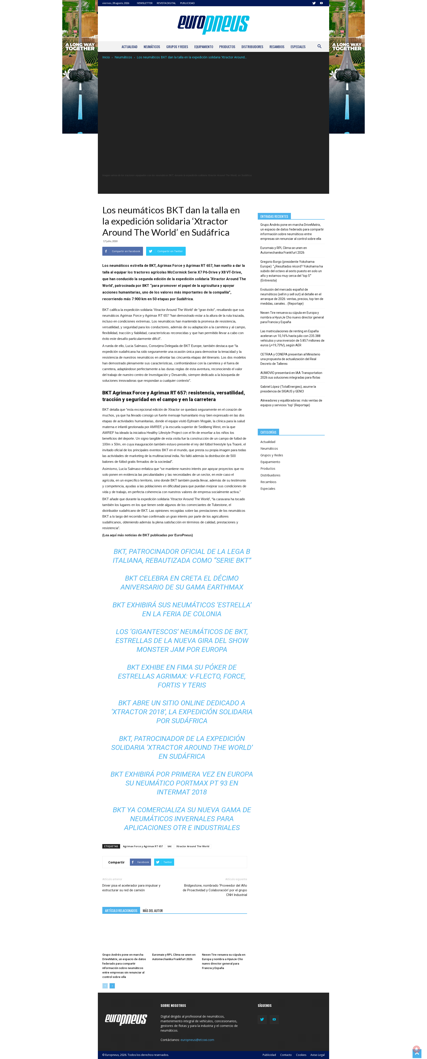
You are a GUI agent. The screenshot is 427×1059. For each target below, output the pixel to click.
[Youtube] (321, 3)
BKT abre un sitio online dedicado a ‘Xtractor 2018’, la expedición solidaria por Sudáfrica (182, 712)
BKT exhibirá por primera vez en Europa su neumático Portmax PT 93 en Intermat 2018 (182, 783)
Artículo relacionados (121, 910)
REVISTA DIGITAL (166, 3)
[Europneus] (213, 23)
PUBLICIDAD (187, 3)
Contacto (286, 1055)
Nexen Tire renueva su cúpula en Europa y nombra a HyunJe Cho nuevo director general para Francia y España (292, 317)
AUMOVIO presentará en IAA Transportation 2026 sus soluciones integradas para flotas (291, 375)
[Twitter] (314, 3)
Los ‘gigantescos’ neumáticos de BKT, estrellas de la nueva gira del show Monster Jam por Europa (181, 640)
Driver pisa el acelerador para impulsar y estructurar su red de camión (131, 888)
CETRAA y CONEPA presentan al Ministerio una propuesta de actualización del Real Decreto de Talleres (290, 359)
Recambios (277, 46)
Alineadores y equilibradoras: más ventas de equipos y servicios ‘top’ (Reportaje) (291, 403)
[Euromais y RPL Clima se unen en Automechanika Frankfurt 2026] (174, 935)
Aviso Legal (317, 1055)
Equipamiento (203, 46)
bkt (169, 846)
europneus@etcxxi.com (197, 1040)
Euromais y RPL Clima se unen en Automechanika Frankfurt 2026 (283, 250)
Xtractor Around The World (192, 846)
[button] (319, 47)
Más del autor (153, 910)
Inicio (106, 57)
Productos (227, 46)
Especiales (298, 46)
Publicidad (269, 1055)
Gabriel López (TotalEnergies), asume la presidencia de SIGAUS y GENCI (288, 389)
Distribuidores (252, 46)
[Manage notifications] (416, 1049)
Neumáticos (152, 46)
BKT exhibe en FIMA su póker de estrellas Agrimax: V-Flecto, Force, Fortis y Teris (182, 676)
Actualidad (129, 46)
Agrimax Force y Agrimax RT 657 (143, 846)
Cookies (301, 1055)
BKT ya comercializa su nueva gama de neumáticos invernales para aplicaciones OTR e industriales (182, 819)
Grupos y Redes (177, 46)
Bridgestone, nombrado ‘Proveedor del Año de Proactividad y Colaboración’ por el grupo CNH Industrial (215, 890)
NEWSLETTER (145, 3)
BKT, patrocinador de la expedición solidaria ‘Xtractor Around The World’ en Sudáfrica (182, 747)
